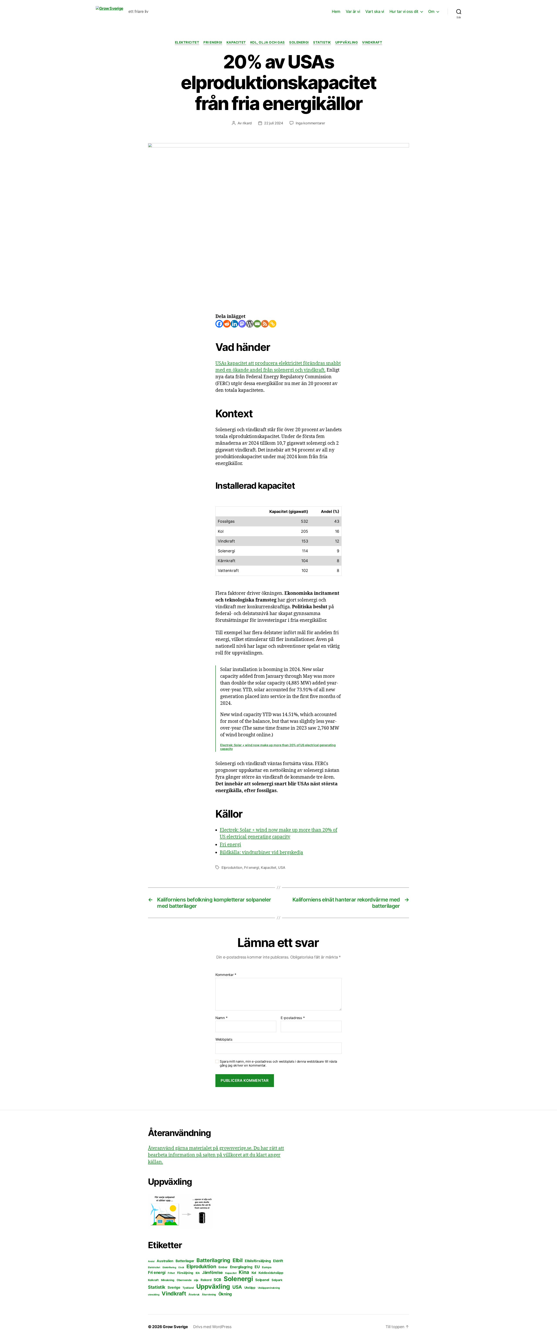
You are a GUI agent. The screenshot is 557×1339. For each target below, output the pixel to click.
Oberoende (184, 1280)
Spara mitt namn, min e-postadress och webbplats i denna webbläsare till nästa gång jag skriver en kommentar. (278, 1064)
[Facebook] (219, 324)
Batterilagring (213, 1260)
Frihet (171, 1273)
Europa (266, 1267)
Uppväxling (346, 42)
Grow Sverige (175, 1326)
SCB (217, 1279)
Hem (336, 11)
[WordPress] (249, 324)
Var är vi (353, 11)
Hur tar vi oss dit (403, 11)
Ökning (225, 1294)
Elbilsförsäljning (258, 1261)
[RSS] (265, 324)
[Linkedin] (234, 324)
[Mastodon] (242, 324)
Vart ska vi (374, 11)
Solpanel (262, 1280)
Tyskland (188, 1287)
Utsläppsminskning (269, 1287)
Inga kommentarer (310, 123)
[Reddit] (227, 324)
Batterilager (185, 1261)
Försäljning (185, 1273)
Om (431, 11)
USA (281, 867)
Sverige (174, 1287)
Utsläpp (249, 1287)
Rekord (206, 1280)
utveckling (153, 1294)
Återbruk (194, 1294)
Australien (165, 1261)
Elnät (181, 1267)
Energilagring (241, 1267)
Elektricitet (187, 42)
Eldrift (278, 1261)
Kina (244, 1272)
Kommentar (225, 975)
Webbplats (223, 1039)
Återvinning (209, 1294)
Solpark (277, 1280)
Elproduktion (231, 867)
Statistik (322, 42)
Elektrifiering (169, 1267)
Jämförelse (212, 1272)
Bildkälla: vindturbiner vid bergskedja (261, 852)
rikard (247, 123)
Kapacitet (236, 42)
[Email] (257, 324)
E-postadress (293, 1018)
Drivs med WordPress (212, 1326)
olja (196, 1280)
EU (257, 1267)
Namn (221, 1018)
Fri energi (212, 42)
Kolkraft (153, 1280)
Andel (151, 1261)
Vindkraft (372, 42)
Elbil (238, 1260)
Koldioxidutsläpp (270, 1273)
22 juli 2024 (273, 123)
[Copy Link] (272, 324)
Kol (254, 1273)
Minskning (167, 1280)
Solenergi (299, 42)
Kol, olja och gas (267, 42)
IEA (198, 1273)
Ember (223, 1267)
